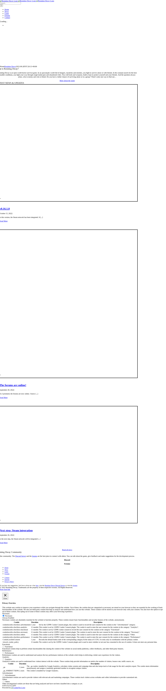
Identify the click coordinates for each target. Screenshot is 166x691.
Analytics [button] (5, 657)
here (37, 585)
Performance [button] (6, 651)
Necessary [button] (6, 614)
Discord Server (20, 556)
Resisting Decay (10, 66)
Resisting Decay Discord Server (55, 585)
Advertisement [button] (7, 673)
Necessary (8, 616)
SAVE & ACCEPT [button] (9, 686)
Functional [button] (6, 644)
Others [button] (4, 679)
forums (34, 556)
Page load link (5, 589)
